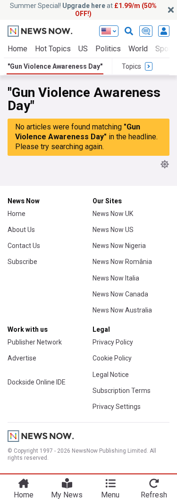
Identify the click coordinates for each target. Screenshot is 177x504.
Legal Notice (111, 374)
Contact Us (24, 245)
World (138, 48)
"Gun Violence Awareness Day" (55, 66)
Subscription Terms (122, 390)
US (83, 48)
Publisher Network (35, 342)
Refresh (154, 494)
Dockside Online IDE (37, 382)
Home (17, 48)
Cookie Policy (112, 358)
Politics (108, 48)
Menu (110, 494)
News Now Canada (120, 294)
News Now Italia (116, 278)
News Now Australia (122, 310)
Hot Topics (53, 48)
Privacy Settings (117, 406)
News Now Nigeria (119, 245)
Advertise (22, 358)
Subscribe (22, 261)
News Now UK (113, 213)
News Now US (113, 229)
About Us (21, 229)
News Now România (122, 261)
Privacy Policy (113, 342)
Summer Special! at (83, 9)
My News (67, 494)
